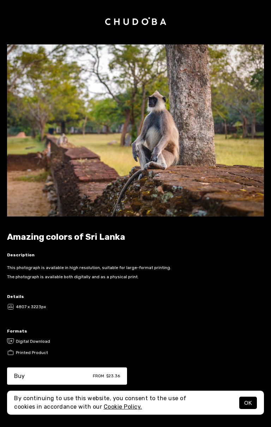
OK (248, 403)
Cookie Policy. (123, 406)
